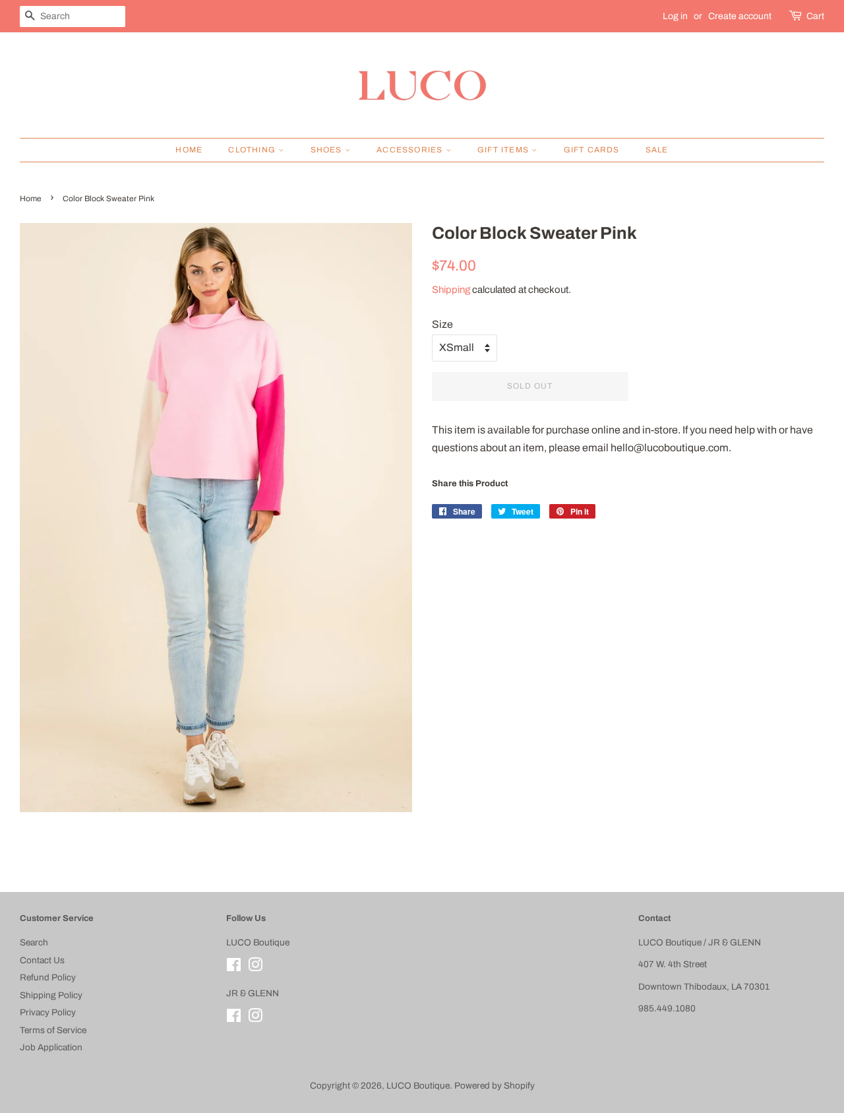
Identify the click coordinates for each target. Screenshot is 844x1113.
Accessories (411, 149)
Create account (739, 16)
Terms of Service (53, 1030)
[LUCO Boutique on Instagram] (255, 967)
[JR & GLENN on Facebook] (233, 1018)
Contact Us (42, 960)
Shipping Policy (51, 995)
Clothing (253, 149)
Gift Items (504, 149)
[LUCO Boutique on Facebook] (233, 967)
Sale (657, 149)
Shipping (451, 289)
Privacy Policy (48, 1012)
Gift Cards (592, 149)
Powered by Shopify (494, 1086)
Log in (675, 16)
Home (188, 149)
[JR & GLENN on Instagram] (255, 1018)
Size (442, 324)
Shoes (328, 149)
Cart (815, 16)
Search (34, 942)
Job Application (51, 1047)
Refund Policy (48, 977)
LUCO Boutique (418, 1086)
